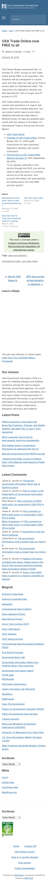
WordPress (19, 875)
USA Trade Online (15, 134)
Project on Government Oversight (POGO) (23, 709)
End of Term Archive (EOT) (15, 624)
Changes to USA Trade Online (22, 137)
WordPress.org (9, 792)
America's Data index (12, 594)
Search (42, 19)
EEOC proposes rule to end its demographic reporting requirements (20, 439)
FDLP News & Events (12, 639)
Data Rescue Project (12, 619)
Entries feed (8, 782)
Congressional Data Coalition (16, 609)
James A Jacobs (13, 51)
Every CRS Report (11, 629)
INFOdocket (8, 679)
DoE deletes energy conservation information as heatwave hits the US (20, 447)
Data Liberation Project (13, 614)
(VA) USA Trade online (33, 198)
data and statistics (17, 255)
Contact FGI (30, 846)
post (11, 31)
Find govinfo (24, 862)
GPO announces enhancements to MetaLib (35, 280)
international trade (11, 261)
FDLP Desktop (9, 634)
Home (4, 31)
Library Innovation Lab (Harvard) (18, 689)
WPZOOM (28, 878)
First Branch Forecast (12, 652)
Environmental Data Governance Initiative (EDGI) (23, 646)
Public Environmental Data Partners (20, 714)
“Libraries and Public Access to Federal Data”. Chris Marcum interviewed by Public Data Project (23, 462)
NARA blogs (8, 699)
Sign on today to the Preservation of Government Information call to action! (23, 494)
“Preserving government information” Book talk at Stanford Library (21, 484)
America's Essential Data (14, 599)
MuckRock (7, 694)
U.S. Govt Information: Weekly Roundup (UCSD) (22, 739)
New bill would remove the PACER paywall (23, 453)
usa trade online (30, 261)
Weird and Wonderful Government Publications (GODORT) (19, 726)
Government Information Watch (17, 670)
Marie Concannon (11, 521)
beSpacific (7, 604)
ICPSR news (8, 675)
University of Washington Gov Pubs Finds (23, 732)
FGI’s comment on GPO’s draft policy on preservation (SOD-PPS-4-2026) (23, 504)
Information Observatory (14, 684)
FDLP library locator (25, 851)
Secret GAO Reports (13, 278)
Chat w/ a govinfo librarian (24, 857)
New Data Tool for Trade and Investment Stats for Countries (11, 218)
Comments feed (10, 787)
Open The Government (13, 704)
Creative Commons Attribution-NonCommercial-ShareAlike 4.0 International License (24, 246)
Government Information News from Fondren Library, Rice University (20, 664)
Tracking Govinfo (10, 719)
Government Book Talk (13, 657)
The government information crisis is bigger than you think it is (24, 541)
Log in (5, 777)
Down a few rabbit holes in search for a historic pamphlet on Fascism (23, 575)
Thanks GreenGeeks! (24, 868)
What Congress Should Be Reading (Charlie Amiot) (23, 747)
